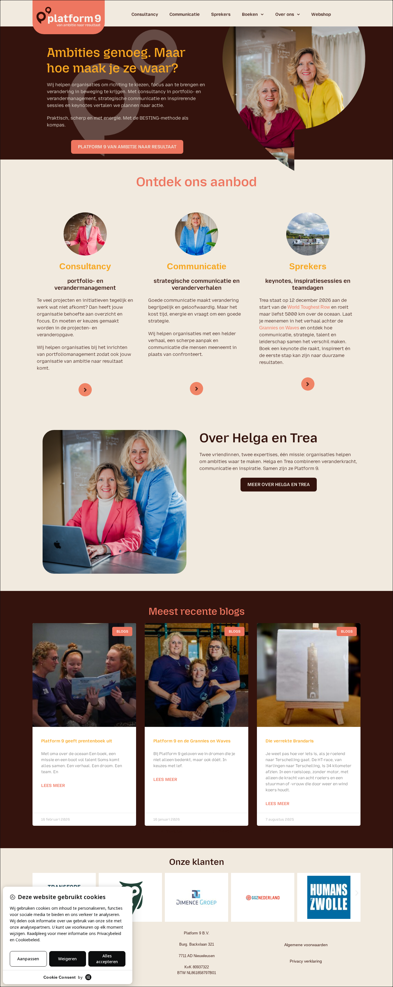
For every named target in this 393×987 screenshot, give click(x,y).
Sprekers (220, 14)
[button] (356, 892)
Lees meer (53, 785)
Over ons (284, 14)
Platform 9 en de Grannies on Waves (191, 741)
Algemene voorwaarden (306, 944)
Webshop (321, 14)
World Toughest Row (308, 307)
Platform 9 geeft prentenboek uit (76, 741)
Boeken (250, 14)
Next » (225, 831)
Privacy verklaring (306, 961)
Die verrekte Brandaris (290, 741)
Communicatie (184, 14)
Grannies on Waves (279, 327)
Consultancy (144, 14)
